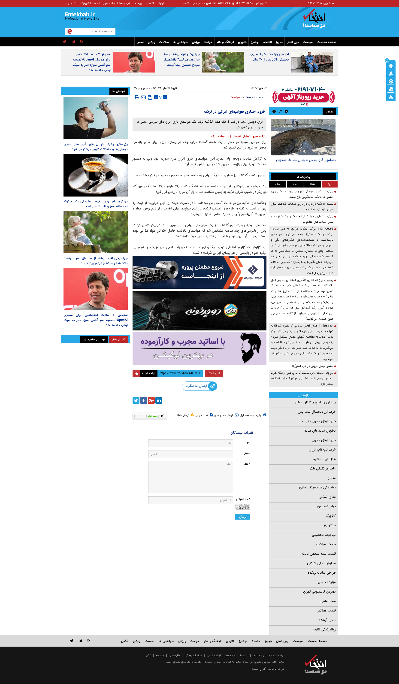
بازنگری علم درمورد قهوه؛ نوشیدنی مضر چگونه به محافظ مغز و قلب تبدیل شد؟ (95, 204)
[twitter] (64, 42)
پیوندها (138, 3)
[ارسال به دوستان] (143, 97)
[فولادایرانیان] (199, 272)
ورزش (196, 42)
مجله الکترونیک (89, 3)
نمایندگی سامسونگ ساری (317, 487)
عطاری (331, 478)
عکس (140, 42)
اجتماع (255, 42)
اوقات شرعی (108, 3)
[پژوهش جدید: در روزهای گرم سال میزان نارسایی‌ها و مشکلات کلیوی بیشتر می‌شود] (95, 118)
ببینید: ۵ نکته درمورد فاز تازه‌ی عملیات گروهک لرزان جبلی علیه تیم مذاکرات (302, 206)
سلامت (164, 42)
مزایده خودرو (326, 582)
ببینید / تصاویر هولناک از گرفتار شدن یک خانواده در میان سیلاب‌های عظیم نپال (302, 219)
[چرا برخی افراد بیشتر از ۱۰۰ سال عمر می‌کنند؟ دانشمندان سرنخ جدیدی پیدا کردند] (95, 232)
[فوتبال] (390, 81)
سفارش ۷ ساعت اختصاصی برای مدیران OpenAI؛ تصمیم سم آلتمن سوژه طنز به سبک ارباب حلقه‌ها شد (92, 62)
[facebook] (143, 400)
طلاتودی (330, 525)
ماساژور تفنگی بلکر (323, 468)
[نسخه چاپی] (137, 97)
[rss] (82, 42)
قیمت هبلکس (326, 544)
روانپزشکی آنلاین (324, 629)
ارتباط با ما (259, 655)
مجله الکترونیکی (193, 655)
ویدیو (151, 42)
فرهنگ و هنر (225, 42)
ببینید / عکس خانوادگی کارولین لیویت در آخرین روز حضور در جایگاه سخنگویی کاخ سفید (302, 194)
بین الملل (293, 42)
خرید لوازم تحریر (324, 440)
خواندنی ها (180, 42)
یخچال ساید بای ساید (320, 430)
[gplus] (151, 400)
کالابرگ (331, 516)
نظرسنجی (70, 3)
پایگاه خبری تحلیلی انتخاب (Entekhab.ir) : (238, 136)
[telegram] (73, 42)
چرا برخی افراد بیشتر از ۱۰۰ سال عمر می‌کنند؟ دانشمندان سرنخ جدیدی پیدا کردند (181, 59)
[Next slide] (274, 111)
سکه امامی (328, 601)
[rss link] (89, 641)
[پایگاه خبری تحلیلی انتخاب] (318, 21)
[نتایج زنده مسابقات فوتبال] (390, 96)
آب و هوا (124, 3)
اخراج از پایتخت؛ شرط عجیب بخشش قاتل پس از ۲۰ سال (269, 57)
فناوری (242, 42)
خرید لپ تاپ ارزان (322, 449)
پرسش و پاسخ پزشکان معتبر (315, 402)
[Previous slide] (286, 111)
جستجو (160, 655)
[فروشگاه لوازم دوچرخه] (199, 310)
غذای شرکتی (327, 497)
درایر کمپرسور (326, 506)
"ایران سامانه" (258, 669)
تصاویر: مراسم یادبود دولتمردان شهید (308, 160)
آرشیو (148, 655)
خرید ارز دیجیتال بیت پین (317, 412)
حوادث (208, 42)
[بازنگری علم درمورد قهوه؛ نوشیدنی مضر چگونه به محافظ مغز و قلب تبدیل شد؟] (95, 175)
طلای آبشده (327, 620)
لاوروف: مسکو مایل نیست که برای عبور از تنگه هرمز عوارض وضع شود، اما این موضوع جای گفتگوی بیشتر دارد (302, 378)
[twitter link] (71, 641)
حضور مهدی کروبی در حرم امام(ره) (312, 365)
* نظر (247, 463)
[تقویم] (390, 88)
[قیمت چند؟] (390, 73)
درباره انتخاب (276, 655)
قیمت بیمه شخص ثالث (319, 554)
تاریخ (279, 42)
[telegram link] (80, 641)
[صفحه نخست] (390, 65)
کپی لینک (214, 373)
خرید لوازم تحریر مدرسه (319, 421)
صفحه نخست (326, 42)
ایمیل (247, 453)
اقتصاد (267, 42)
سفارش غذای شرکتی (321, 563)
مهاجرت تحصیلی (324, 535)
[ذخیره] (150, 97)
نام (248, 442)
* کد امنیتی (243, 499)
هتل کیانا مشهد (324, 459)
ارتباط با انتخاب (155, 3)
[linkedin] (158, 400)
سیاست (308, 42)
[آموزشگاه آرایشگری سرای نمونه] (199, 348)
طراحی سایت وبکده (322, 572)
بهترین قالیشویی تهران (319, 591)
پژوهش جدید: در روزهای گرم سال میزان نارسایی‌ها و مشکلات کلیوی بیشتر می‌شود (95, 147)
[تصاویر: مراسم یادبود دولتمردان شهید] (303, 137)
